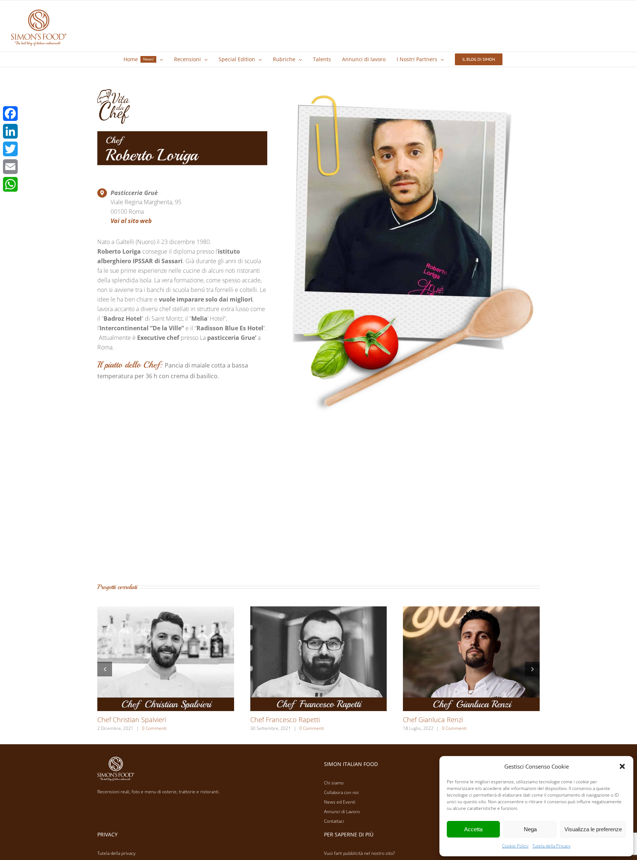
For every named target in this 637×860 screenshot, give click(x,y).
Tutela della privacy (116, 853)
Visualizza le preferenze (593, 829)
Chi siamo (334, 783)
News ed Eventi (339, 802)
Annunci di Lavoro (342, 811)
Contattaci (334, 821)
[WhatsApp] (10, 184)
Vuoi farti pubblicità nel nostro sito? (359, 853)
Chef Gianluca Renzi (127, 719)
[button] (622, 766)
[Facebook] (10, 113)
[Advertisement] (318, 504)
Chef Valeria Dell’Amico (437, 719)
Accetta (473, 829)
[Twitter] (10, 149)
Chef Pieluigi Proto (278, 719)
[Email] (10, 166)
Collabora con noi (341, 792)
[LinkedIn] (10, 131)
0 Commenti (148, 728)
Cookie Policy (515, 846)
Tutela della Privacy (551, 846)
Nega (530, 829)
